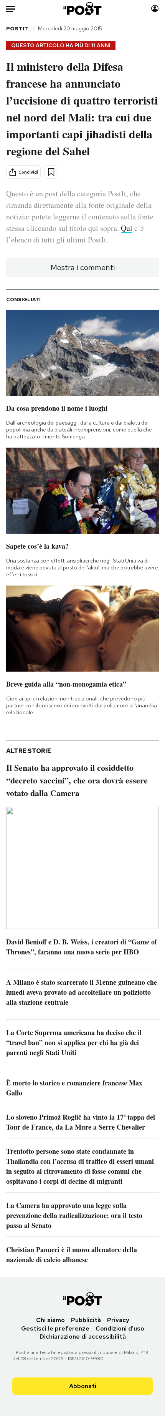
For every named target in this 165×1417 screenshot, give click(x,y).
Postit (17, 28)
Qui (126, 228)
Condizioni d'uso (120, 1328)
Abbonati (82, 1386)
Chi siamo (50, 1320)
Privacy (118, 1320)
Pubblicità (86, 1320)
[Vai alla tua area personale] (155, 9)
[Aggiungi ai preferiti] (51, 172)
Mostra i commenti (83, 267)
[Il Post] (83, 8)
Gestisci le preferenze (55, 1328)
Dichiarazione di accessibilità (83, 1336)
